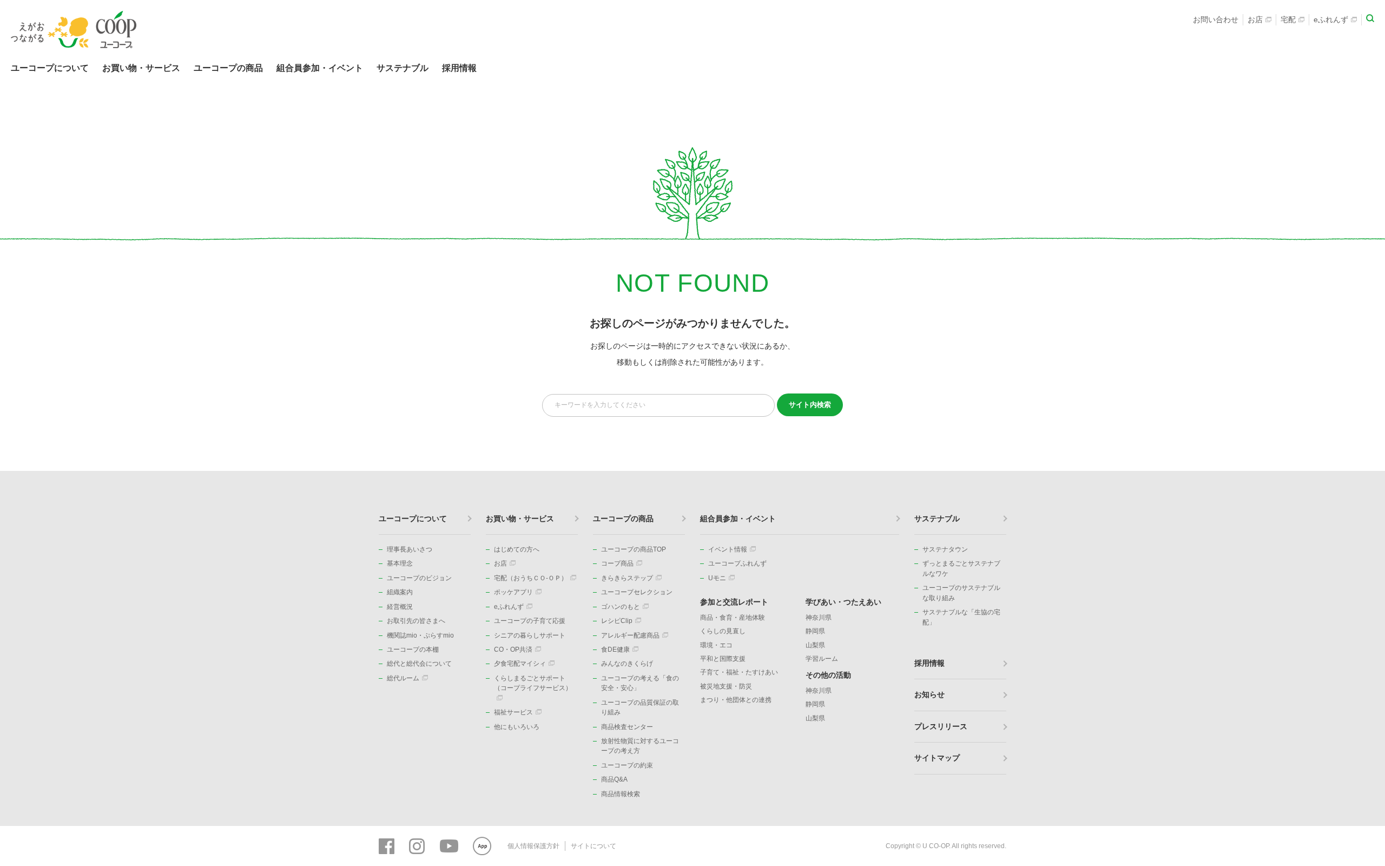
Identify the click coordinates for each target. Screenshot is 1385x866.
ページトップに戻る (1360, 470)
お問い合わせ (1215, 19)
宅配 (1288, 19)
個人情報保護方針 (533, 846)
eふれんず (1331, 19)
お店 (1255, 19)
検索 (810, 405)
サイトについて (593, 846)
